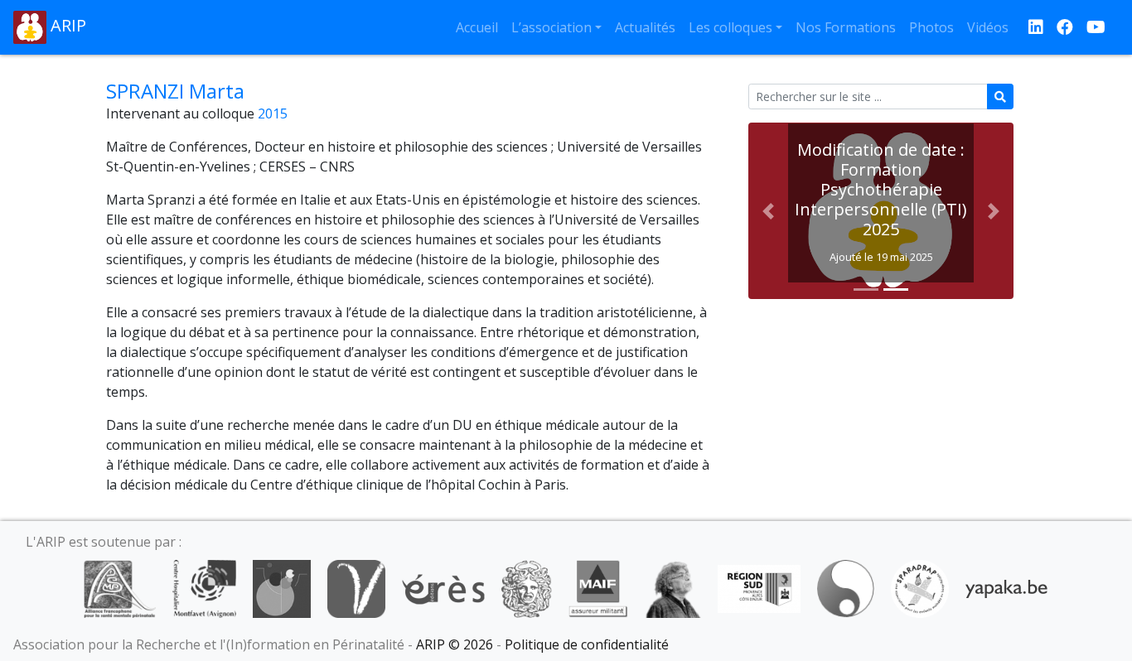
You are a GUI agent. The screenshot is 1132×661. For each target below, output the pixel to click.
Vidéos (988, 27)
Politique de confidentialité (587, 644)
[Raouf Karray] (672, 587)
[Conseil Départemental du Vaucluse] (356, 587)
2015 (273, 113)
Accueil (477, 27)
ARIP (66, 25)
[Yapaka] (1007, 587)
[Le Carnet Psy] (527, 587)
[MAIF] (598, 587)
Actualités (645, 27)
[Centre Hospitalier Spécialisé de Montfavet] (204, 587)
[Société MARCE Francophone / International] (846, 587)
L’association (551, 27)
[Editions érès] (443, 587)
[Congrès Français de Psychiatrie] (281, 587)
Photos (931, 27)
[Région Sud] (759, 587)
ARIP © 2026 (454, 644)
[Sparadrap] (920, 587)
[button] (768, 211)
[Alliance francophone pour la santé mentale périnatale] (119, 587)
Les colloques (730, 27)
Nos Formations (846, 27)
